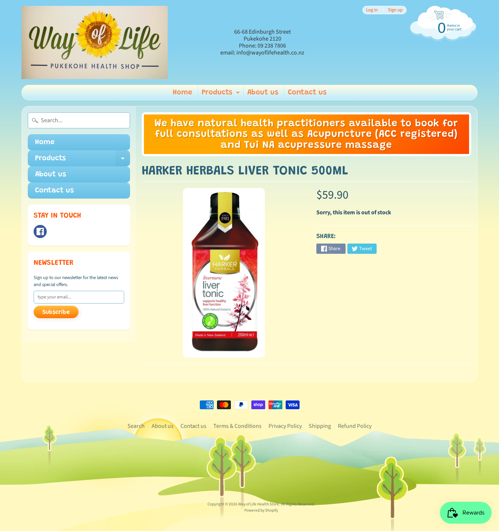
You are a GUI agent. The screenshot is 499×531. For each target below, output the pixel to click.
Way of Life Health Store (258, 504)
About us (262, 92)
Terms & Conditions (237, 426)
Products (221, 94)
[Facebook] (40, 231)
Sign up (395, 10)
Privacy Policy (285, 426)
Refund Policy (355, 426)
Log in (372, 10)
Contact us (307, 92)
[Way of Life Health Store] (95, 42)
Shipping (320, 426)
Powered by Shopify (261, 510)
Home (182, 92)
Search (136, 426)
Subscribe (56, 312)
